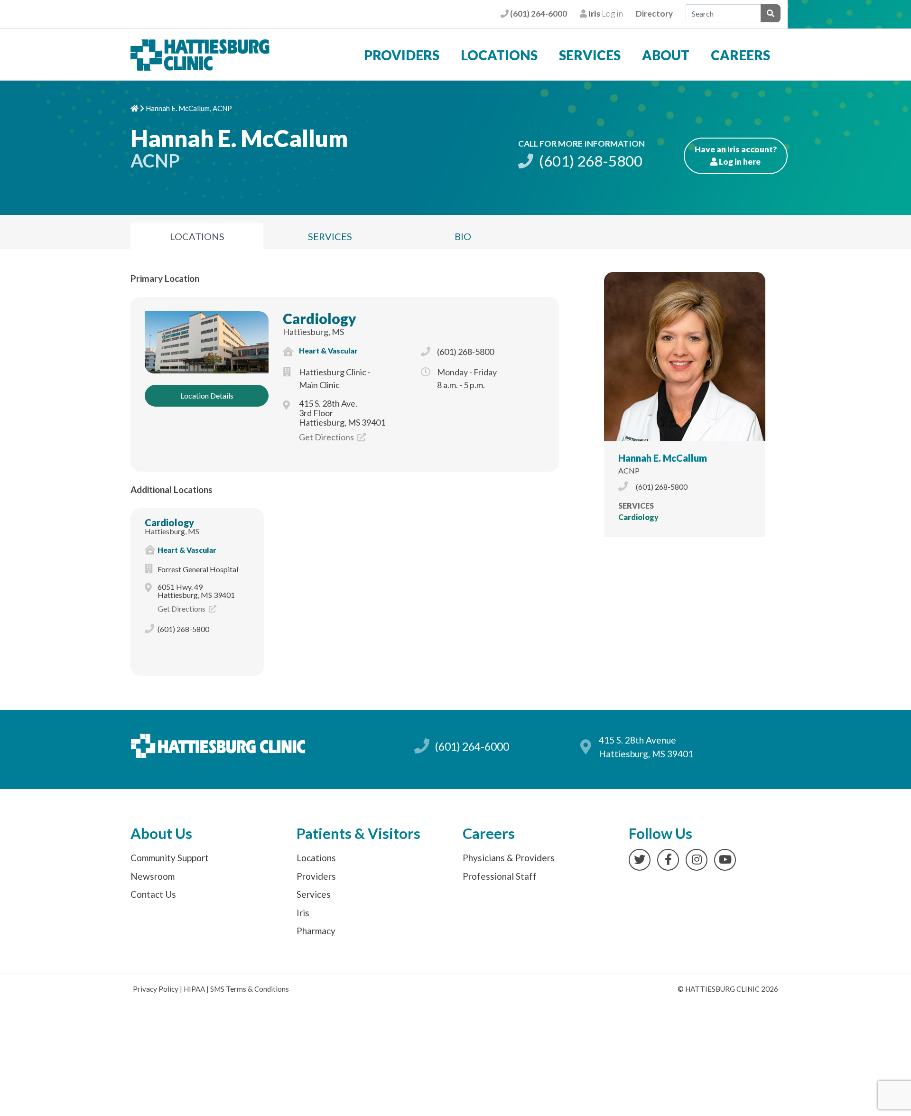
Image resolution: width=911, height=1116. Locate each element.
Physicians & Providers (509, 857)
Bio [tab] (463, 236)
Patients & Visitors (358, 833)
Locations (499, 55)
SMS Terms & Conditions (249, 989)
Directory (654, 14)
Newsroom (152, 876)
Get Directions (327, 437)
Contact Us (153, 894)
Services (590, 55)
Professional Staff (500, 876)
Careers (740, 55)
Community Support (169, 857)
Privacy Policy (155, 989)
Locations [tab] (197, 236)
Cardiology (319, 318)
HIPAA (194, 989)
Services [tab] (330, 236)
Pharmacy (316, 930)
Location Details (206, 395)
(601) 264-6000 (537, 14)
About (665, 55)
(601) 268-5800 (589, 161)
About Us (161, 833)
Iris (303, 912)
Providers (401, 55)
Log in (604, 14)
